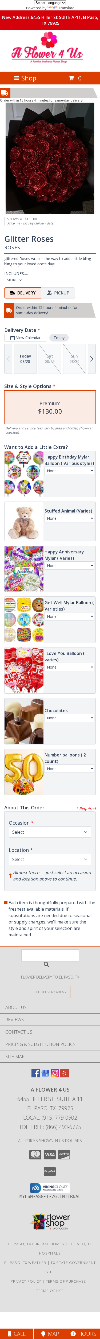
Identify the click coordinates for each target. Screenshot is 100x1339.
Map (52, 1333)
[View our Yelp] (64, 1076)
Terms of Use (50, 1290)
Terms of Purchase (66, 1281)
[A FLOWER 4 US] (50, 63)
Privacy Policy (26, 1281)
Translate (66, 7)
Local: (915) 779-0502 (50, 1117)
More (11, 279)
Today (59, 337)
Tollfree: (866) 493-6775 (50, 1127)
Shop (28, 77)
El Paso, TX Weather (25, 1262)
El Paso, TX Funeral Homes (36, 1243)
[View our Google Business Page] (45, 1076)
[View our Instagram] (55, 1076)
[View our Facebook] (35, 1076)
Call (18, 1333)
